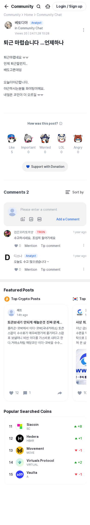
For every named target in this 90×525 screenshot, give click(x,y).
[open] (83, 245)
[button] (60, 393)
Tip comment (50, 246)
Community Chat (49, 15)
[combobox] (74, 192)
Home (28, 15)
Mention (31, 246)
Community (12, 15)
